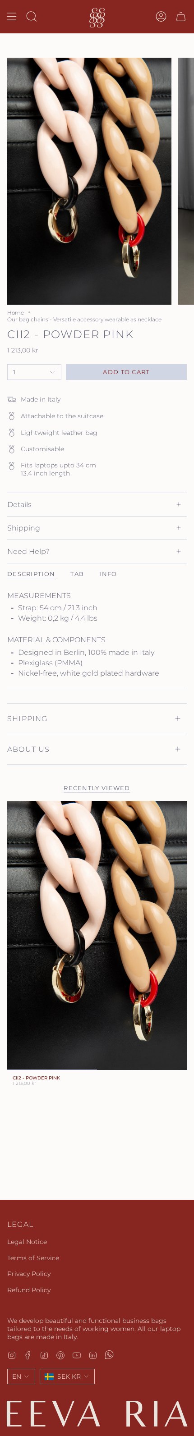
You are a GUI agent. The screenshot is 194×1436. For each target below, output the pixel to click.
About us (28, 749)
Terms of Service (33, 1258)
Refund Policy (29, 1290)
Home (15, 312)
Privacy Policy (29, 1274)
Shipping (23, 528)
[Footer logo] (97, 1413)
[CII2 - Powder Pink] (97, 935)
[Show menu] (12, 16)
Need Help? (28, 551)
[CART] (181, 16)
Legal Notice (27, 1242)
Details (19, 504)
